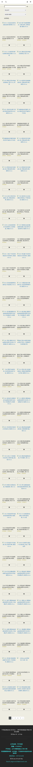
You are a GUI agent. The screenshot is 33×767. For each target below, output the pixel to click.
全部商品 (6, 18)
